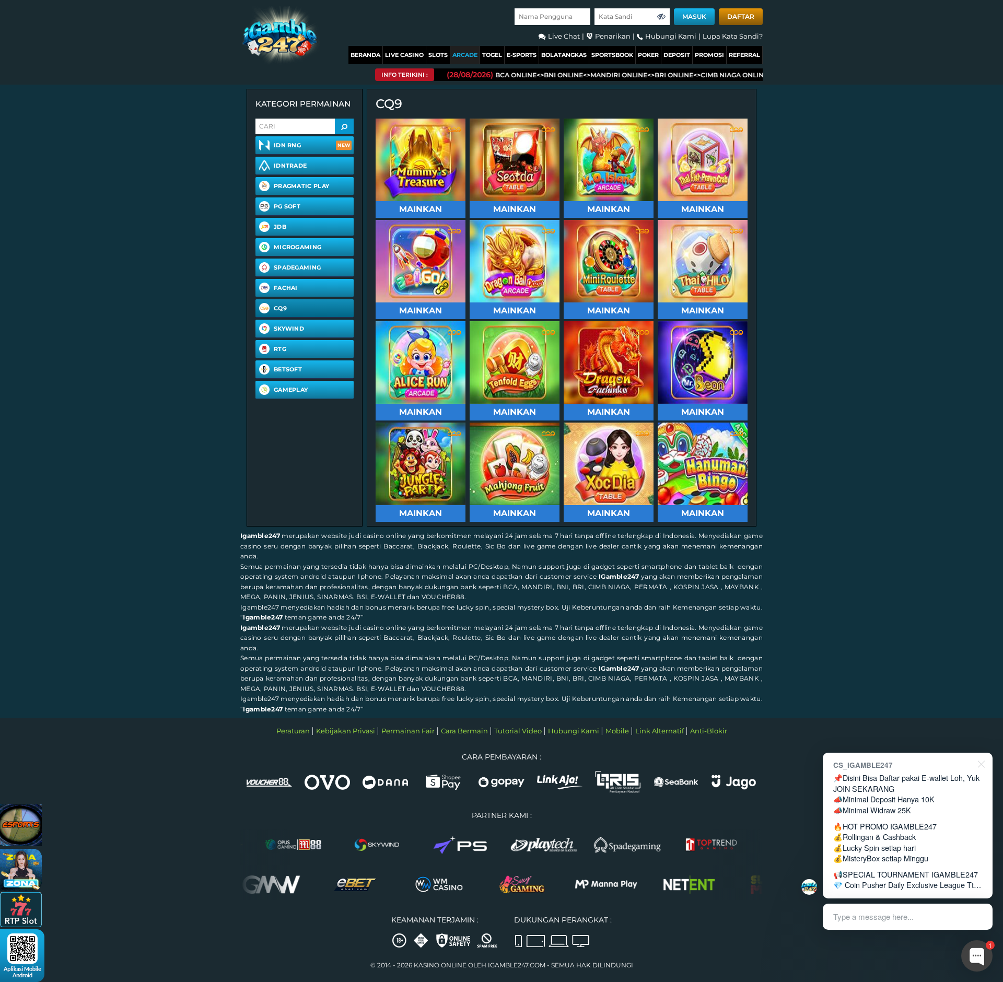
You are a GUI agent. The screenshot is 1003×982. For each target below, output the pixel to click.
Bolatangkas (564, 55)
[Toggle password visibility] (661, 16)
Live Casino (404, 55)
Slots (438, 55)
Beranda (365, 55)
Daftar (740, 16)
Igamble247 (260, 536)
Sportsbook (612, 55)
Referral (744, 55)
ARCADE (464, 55)
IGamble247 (619, 576)
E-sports (522, 55)
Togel (492, 55)
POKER (648, 55)
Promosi (709, 55)
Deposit (676, 55)
